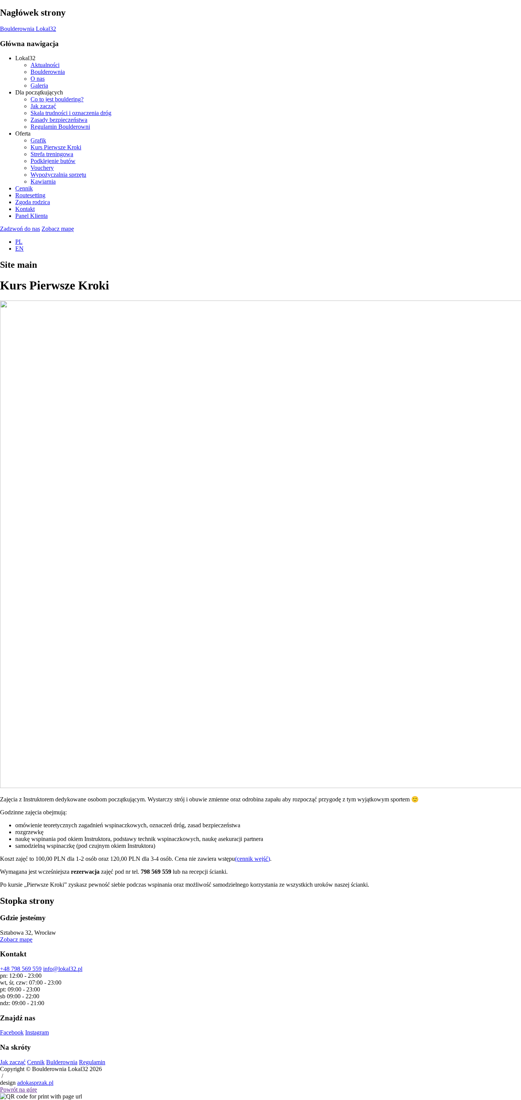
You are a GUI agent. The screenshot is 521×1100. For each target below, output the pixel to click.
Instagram (37, 1032)
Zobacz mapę (58, 228)
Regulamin (92, 1062)
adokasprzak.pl (35, 1082)
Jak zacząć (13, 1062)
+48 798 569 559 (21, 969)
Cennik (36, 1062)
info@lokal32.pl (62, 969)
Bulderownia (61, 1062)
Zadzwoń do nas (20, 228)
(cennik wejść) (252, 858)
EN (19, 248)
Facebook (12, 1032)
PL (19, 241)
